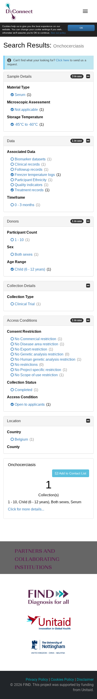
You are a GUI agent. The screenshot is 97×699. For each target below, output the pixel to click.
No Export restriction (31, 349)
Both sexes (23, 254)
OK (81, 28)
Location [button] (14, 421)
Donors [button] (44, 221)
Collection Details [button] (21, 286)
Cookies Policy (62, 679)
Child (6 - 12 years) (30, 269)
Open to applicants (30, 404)
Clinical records (27, 164)
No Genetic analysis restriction (39, 354)
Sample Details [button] (44, 76)
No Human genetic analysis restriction (45, 359)
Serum (20, 95)
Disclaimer (85, 679)
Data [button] (44, 141)
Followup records (28, 169)
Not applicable (26, 110)
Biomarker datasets (30, 159)
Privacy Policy (37, 679)
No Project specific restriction (38, 370)
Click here (62, 60)
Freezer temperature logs (35, 175)
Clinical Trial (25, 304)
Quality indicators (28, 185)
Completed (23, 390)
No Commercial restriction (35, 339)
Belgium (21, 439)
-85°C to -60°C (26, 124)
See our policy (58, 33)
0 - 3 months (24, 205)
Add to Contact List (72, 473)
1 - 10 (19, 240)
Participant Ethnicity (30, 180)
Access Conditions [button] (44, 320)
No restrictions (26, 365)
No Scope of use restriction (36, 375)
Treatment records (29, 190)
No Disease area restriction (36, 344)
